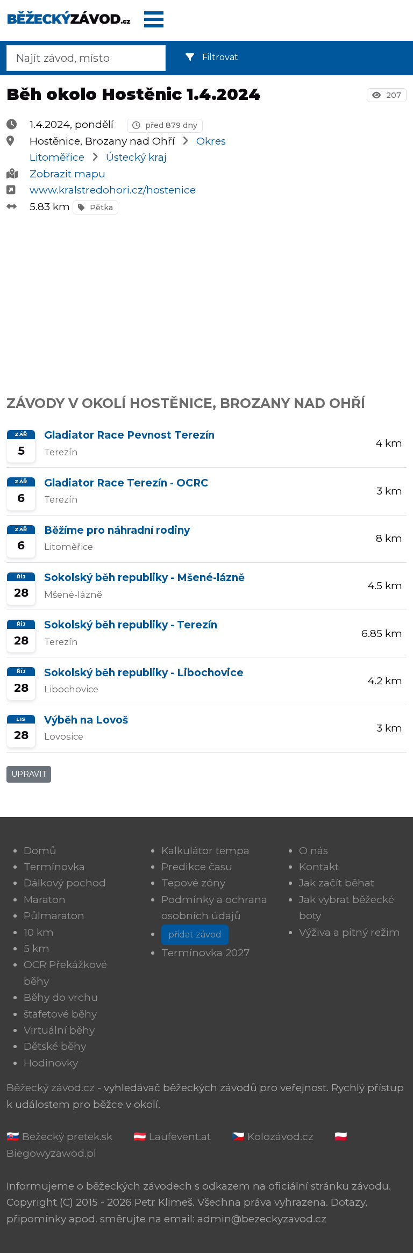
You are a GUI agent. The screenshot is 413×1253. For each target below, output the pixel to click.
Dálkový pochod (65, 883)
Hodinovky (51, 1063)
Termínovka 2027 (205, 953)
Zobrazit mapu (67, 174)
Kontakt (319, 867)
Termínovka (54, 867)
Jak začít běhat (336, 883)
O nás (313, 850)
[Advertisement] (206, 299)
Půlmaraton (54, 916)
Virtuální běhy (59, 1030)
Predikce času (196, 867)
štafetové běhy (60, 1014)
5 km (36, 948)
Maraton (45, 899)
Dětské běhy (55, 1046)
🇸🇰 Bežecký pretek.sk (59, 1136)
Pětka (100, 207)
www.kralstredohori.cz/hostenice (113, 190)
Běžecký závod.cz (50, 1088)
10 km (39, 932)
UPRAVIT (28, 774)
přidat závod (195, 934)
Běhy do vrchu (61, 997)
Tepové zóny (193, 883)
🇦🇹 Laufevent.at (172, 1136)
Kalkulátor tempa (205, 850)
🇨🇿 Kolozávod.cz (273, 1136)
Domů (40, 850)
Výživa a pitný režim (349, 932)
